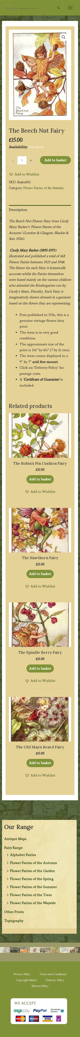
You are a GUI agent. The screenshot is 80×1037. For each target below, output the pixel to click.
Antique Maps (15, 839)
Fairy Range (13, 847)
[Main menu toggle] (70, 7)
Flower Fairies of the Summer (33, 887)
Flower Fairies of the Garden (32, 871)
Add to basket (55, 160)
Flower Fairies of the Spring (32, 879)
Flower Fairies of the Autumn (33, 863)
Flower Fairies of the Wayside (33, 903)
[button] (59, 8)
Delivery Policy (55, 980)
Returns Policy (40, 986)
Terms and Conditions (52, 974)
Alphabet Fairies (23, 855)
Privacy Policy (22, 974)
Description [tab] (18, 210)
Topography (13, 921)
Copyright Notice (26, 980)
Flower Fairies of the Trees (31, 895)
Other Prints (14, 912)
